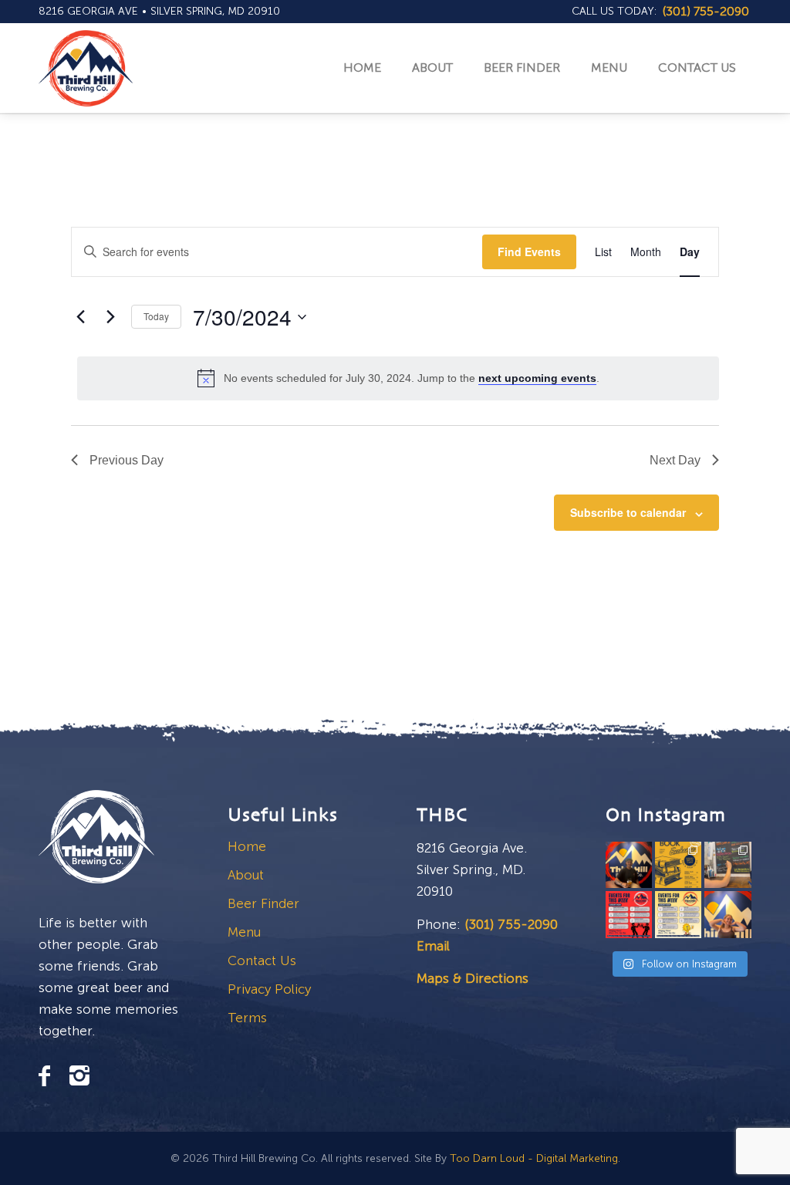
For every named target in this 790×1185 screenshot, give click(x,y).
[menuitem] (614, 11)
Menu (244, 932)
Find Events (529, 251)
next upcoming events (537, 378)
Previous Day (126, 460)
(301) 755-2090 (511, 924)
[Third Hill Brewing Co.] (86, 68)
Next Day (675, 460)
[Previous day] (80, 317)
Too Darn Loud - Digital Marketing (534, 1158)
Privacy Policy (269, 989)
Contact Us (262, 960)
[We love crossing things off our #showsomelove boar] (727, 865)
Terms (247, 1017)
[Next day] (110, 317)
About (246, 875)
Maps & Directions (472, 978)
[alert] (398, 378)
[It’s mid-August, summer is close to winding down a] (629, 914)
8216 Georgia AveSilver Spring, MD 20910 (159, 11)
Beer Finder (263, 903)
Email (433, 946)
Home (247, 846)
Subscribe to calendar (628, 512)
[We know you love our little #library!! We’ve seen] (678, 865)
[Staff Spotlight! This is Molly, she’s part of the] (727, 914)
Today (156, 315)
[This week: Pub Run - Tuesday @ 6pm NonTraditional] (678, 914)
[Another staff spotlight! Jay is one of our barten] (629, 865)
